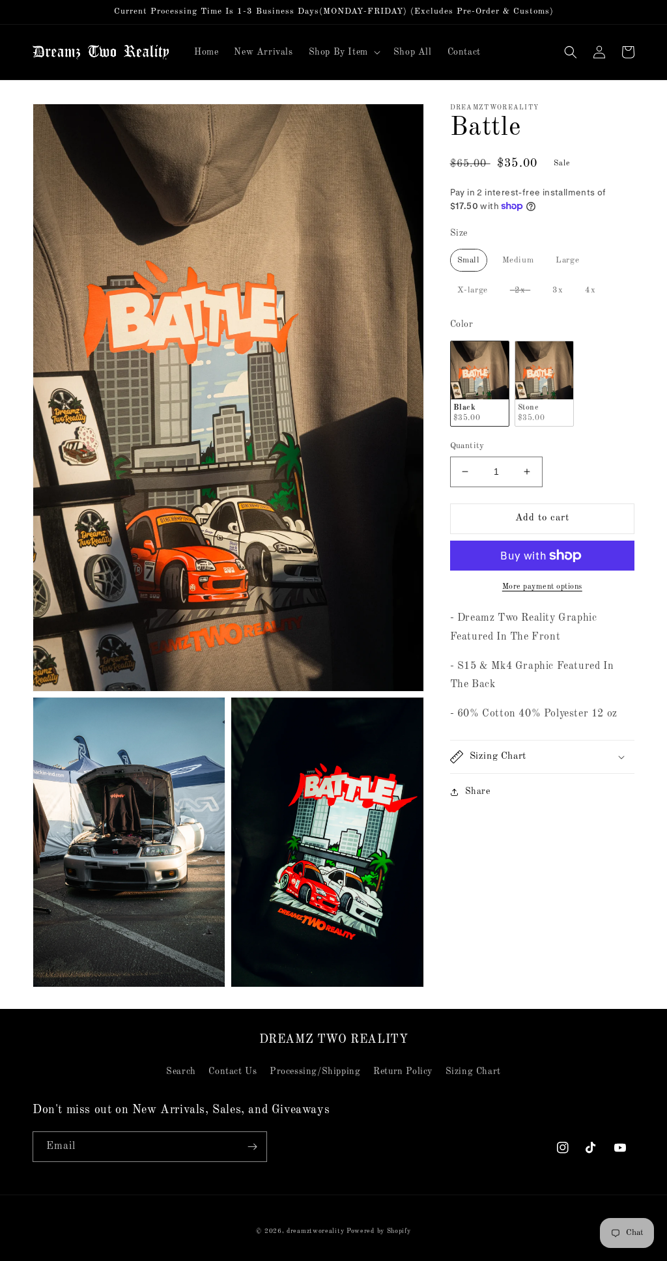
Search (181, 1071)
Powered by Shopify (379, 1231)
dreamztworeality (315, 1231)
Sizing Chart (473, 1071)
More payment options (542, 587)
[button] (343, 52)
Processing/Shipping (315, 1071)
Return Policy (403, 1071)
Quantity (467, 446)
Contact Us (232, 1071)
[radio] (468, 260)
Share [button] (477, 791)
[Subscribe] (252, 1146)
